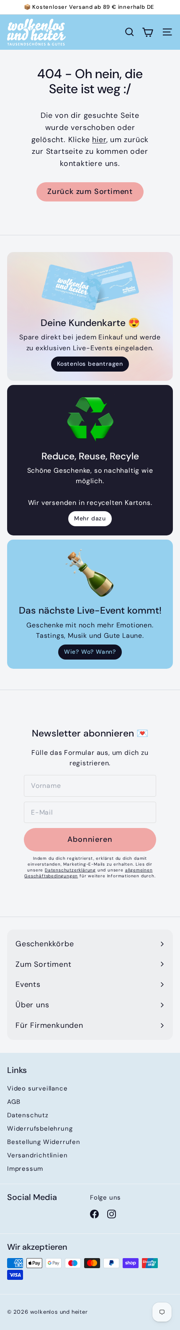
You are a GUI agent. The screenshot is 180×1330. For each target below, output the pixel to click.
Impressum (25, 1168)
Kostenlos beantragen (90, 363)
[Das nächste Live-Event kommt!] (90, 573)
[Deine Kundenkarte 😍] (90, 285)
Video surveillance (37, 1088)
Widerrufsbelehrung (39, 1128)
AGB (13, 1102)
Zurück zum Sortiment (90, 191)
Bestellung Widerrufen (43, 1142)
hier (99, 140)
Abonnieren (90, 839)
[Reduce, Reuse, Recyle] (90, 418)
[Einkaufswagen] (147, 32)
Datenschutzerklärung (70, 870)
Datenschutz (28, 1115)
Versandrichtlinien (37, 1155)
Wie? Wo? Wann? (90, 651)
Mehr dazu (90, 518)
